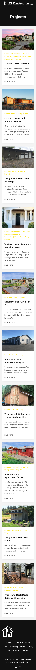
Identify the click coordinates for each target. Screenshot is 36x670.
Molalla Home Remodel (17, 63)
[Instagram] (20, 667)
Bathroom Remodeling (12, 54)
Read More (9, 81)
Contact (25, 650)
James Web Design (23, 662)
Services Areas (13, 650)
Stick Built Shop (17, 355)
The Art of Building (11, 647)
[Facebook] (16, 667)
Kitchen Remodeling (21, 237)
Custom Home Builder (12, 114)
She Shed (15, 530)
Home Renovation (17, 56)
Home (8, 643)
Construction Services (21, 643)
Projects (18, 59)
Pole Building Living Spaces (14, 171)
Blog (30, 647)
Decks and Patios (10, 297)
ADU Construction (11, 467)
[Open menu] (31, 4)
